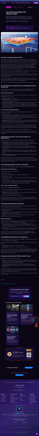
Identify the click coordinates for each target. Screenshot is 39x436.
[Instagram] (21, 390)
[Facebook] (23, 390)
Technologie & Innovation (4, 395)
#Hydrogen (8, 323)
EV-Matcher (12, 395)
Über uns (21, 396)
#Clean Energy (11, 323)
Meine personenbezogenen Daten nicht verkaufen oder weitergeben (33, 402)
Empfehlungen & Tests (4, 401)
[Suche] (32, 3)
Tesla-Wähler (12, 396)
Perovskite (8, 21)
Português (17, 427)
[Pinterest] (19, 390)
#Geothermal (22, 323)
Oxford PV (22, 21)
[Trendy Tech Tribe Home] (19, 385)
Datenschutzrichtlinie (32, 395)
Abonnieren (35, 2)
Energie (20, 2)
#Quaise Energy (28, 323)
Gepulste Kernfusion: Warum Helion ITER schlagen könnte (11, 337)
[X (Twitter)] (24, 390)
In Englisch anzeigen (31, 382)
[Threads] (16, 390)
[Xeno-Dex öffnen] (36, 326)
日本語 (28, 427)
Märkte (23, 2)
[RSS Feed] (19, 392)
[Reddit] (18, 390)
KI (14, 2)
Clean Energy (14, 21)
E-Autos (16, 2)
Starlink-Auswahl (13, 401)
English (12, 427)
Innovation (26, 21)
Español (15, 427)
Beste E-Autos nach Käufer (14, 402)
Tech (12, 2)
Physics (19, 21)
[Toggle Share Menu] (37, 434)
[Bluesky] (14, 390)
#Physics (14, 323)
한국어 (30, 427)
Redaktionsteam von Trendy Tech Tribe (11, 283)
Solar (11, 21)
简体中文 (20, 427)
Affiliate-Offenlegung (19, 432)
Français (23, 427)
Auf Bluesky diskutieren (29, 367)
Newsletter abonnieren (23, 395)
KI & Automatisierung (3, 396)
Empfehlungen (27, 2)
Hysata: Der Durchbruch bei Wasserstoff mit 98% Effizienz (12, 316)
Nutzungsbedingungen (33, 396)
